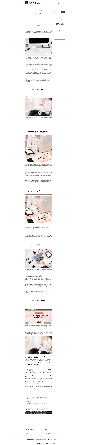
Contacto (39, 3)
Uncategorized (38, 13)
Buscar (55, 10)
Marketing (39, 25)
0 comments (38, 28)
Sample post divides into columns (38, 245)
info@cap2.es (58, 3)
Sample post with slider (38, 89)
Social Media (38, 129)
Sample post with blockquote (38, 27)
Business (38, 244)
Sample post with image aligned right (38, 192)
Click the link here (29, 330)
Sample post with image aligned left (38, 131)
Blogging (38, 88)
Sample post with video (38, 300)
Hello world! (38, 14)
